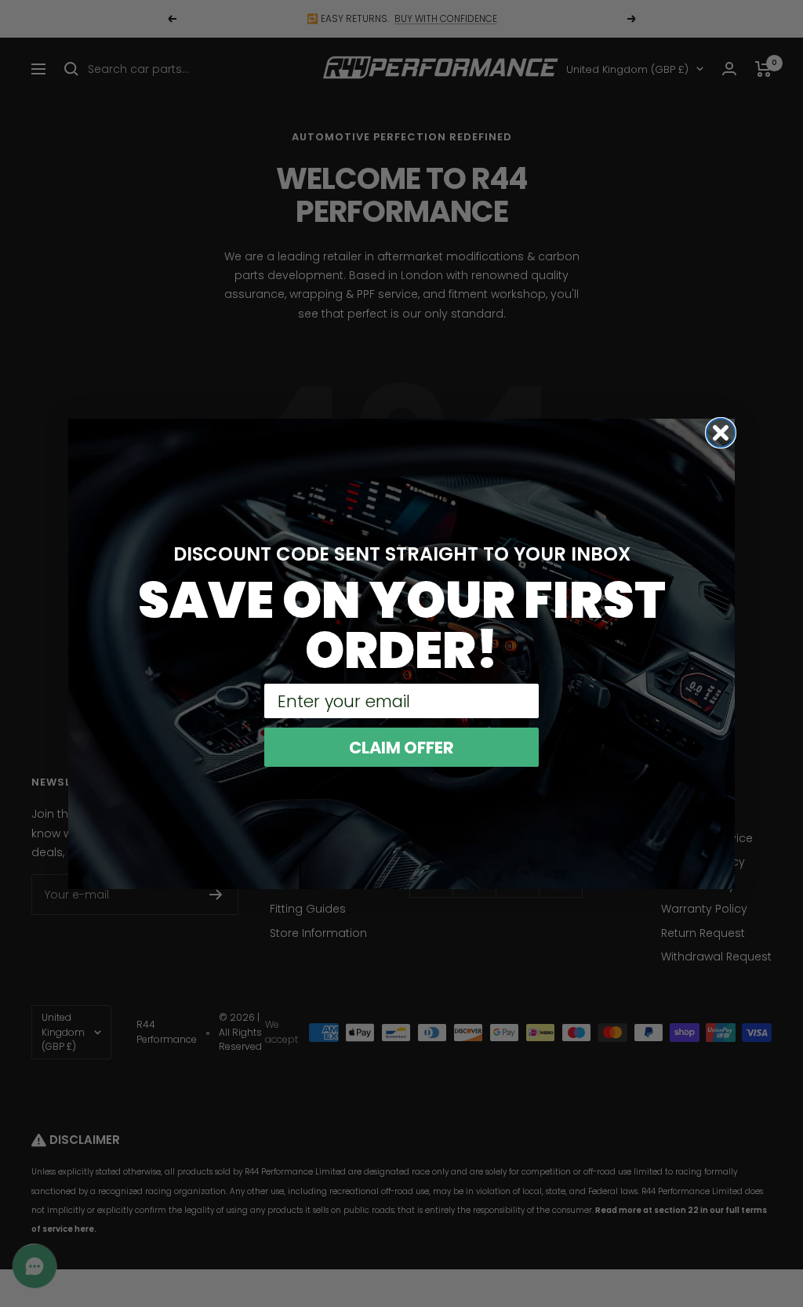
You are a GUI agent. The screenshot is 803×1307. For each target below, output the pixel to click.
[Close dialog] (721, 433)
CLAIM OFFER (401, 747)
